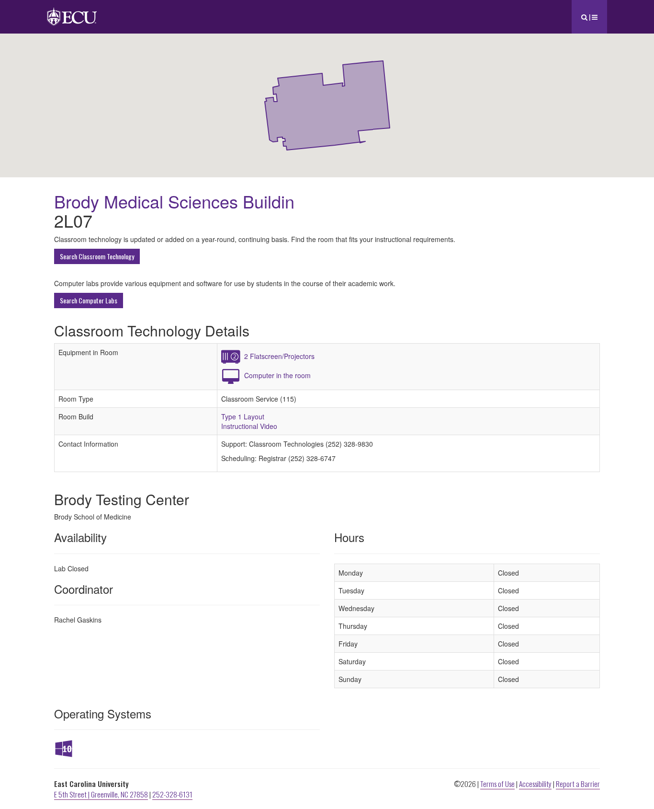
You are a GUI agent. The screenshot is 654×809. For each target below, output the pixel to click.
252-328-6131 (172, 794)
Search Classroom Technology (97, 256)
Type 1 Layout (242, 416)
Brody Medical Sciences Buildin (174, 201)
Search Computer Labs (88, 300)
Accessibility (535, 783)
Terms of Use (497, 783)
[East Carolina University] (72, 12)
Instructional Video (249, 426)
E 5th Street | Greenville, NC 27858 (101, 794)
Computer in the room (277, 375)
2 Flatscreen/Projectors (279, 356)
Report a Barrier (578, 783)
